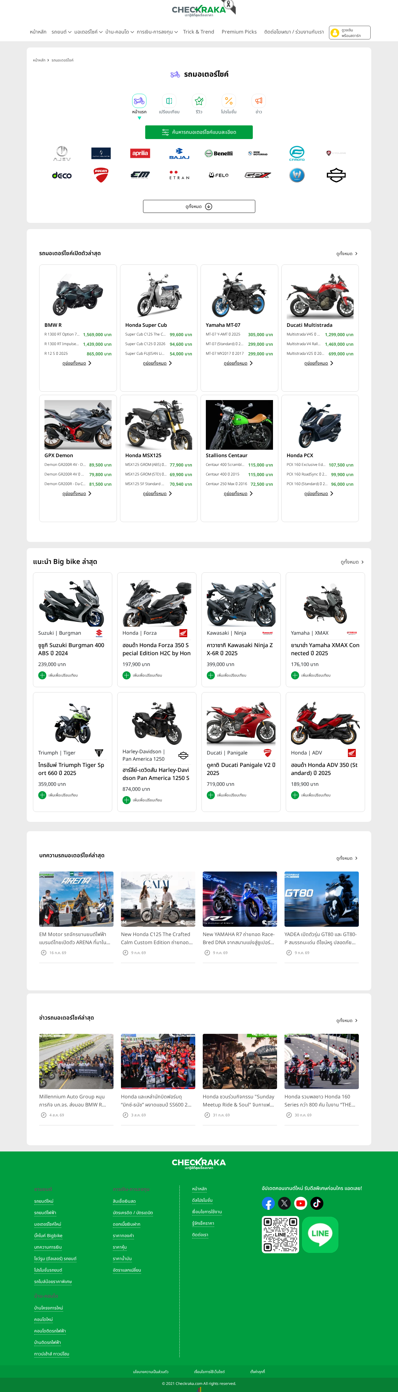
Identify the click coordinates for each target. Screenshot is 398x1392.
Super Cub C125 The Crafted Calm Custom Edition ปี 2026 (146, 334)
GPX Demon (58, 455)
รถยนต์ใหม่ (43, 1201)
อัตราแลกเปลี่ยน (127, 1270)
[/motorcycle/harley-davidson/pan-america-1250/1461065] (157, 723)
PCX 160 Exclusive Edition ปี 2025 (306, 464)
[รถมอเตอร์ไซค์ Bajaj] (179, 153)
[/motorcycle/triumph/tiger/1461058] (72, 723)
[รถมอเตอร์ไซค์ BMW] (257, 153)
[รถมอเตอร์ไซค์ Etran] (179, 175)
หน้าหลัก (38, 32)
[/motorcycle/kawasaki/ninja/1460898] (241, 603)
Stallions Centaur (227, 455)
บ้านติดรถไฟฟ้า (47, 1342)
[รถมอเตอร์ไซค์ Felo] (218, 175)
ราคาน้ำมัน (122, 1258)
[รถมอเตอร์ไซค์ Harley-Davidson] (336, 175)
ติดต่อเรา (200, 1235)
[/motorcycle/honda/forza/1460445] (157, 603)
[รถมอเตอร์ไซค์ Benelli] (218, 153)
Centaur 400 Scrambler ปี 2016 (225, 464)
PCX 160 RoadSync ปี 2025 (307, 474)
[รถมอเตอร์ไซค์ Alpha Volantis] (101, 153)
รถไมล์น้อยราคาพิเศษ (53, 1281)
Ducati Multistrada (309, 325)
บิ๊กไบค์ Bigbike (48, 1235)
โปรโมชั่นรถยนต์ (48, 1270)
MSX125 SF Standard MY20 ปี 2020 (146, 484)
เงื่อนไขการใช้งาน (207, 1212)
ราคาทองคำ (123, 1235)
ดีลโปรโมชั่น (202, 1200)
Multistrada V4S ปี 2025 (304, 334)
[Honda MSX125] (158, 424)
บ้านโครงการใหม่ (48, 1308)
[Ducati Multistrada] (320, 294)
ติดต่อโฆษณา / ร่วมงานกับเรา (294, 32)
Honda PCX (300, 455)
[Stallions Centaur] (239, 424)
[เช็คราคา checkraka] (199, 11)
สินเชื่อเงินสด (124, 1201)
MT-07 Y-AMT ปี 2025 (223, 334)
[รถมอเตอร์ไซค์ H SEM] (296, 175)
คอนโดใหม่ (43, 1319)
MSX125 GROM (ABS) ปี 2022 (146, 464)
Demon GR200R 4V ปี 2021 (65, 474)
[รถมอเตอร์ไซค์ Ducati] (101, 175)
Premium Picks (239, 32)
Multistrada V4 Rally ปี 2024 (304, 344)
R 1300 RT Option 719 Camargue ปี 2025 (62, 334)
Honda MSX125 (143, 455)
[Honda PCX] (320, 424)
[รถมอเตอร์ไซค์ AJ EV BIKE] (61, 153)
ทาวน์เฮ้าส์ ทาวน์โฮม (51, 1354)
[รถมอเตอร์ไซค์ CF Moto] (296, 153)
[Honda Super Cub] (158, 294)
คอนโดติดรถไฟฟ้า (50, 1331)
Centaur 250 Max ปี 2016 (226, 484)
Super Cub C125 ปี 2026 (145, 344)
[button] (350, 32)
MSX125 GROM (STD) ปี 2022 (146, 474)
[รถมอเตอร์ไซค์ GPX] (257, 175)
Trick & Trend (198, 32)
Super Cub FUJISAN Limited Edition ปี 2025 (146, 353)
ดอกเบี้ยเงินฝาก (126, 1224)
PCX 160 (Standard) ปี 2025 (307, 484)
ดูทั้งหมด (194, 206)
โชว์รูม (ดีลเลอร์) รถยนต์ (55, 1258)
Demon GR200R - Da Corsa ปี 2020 (65, 484)
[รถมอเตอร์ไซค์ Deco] (61, 175)
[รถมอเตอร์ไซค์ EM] (140, 175)
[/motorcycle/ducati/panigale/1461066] (241, 723)
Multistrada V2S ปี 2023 (306, 353)
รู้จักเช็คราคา (203, 1223)
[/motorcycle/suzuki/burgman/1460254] (72, 603)
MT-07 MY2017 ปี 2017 (225, 353)
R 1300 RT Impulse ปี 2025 (62, 344)
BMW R (53, 325)
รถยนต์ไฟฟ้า (45, 1213)
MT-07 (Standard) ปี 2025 (225, 344)
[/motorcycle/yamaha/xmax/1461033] (325, 603)
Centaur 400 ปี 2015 (222, 474)
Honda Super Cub (146, 325)
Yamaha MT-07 (223, 325)
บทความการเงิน (48, 1247)
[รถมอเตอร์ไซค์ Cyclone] (336, 153)
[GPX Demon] (78, 424)
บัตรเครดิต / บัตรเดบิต (133, 1213)
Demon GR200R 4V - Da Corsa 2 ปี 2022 (65, 464)
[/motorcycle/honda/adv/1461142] (325, 723)
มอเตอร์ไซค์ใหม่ (47, 1224)
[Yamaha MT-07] (239, 294)
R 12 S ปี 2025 (56, 353)
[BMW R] (78, 294)
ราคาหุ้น (120, 1247)
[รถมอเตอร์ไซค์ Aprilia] (140, 153)
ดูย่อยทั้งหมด (74, 363)
